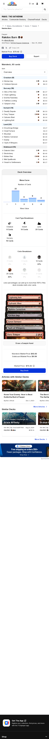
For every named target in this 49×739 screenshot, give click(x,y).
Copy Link (15, 48)
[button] (45, 9)
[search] (22, 9)
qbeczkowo (9, 40)
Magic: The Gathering (12, 16)
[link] (12, 4)
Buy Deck (13, 56)
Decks (27, 26)
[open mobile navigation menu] (4, 4)
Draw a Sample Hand (24, 343)
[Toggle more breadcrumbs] (3, 26)
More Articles (39, 407)
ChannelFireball (34, 19)
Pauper (34, 26)
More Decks (40, 439)
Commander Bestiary (17, 19)
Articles (5, 19)
